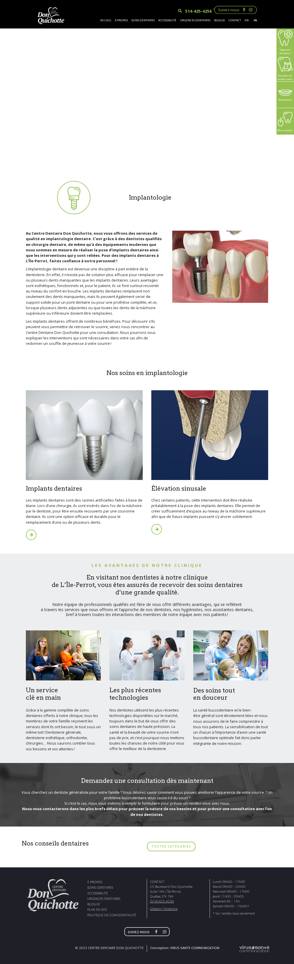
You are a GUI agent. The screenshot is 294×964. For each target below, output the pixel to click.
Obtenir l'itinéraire (163, 908)
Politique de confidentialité (111, 915)
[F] (157, 931)
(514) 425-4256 (162, 901)
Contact (235, 20)
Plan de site (97, 909)
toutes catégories (171, 846)
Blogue (219, 20)
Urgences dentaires (195, 20)
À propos (121, 20)
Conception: (184, 948)
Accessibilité (167, 20)
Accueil (105, 20)
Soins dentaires (143, 20)
